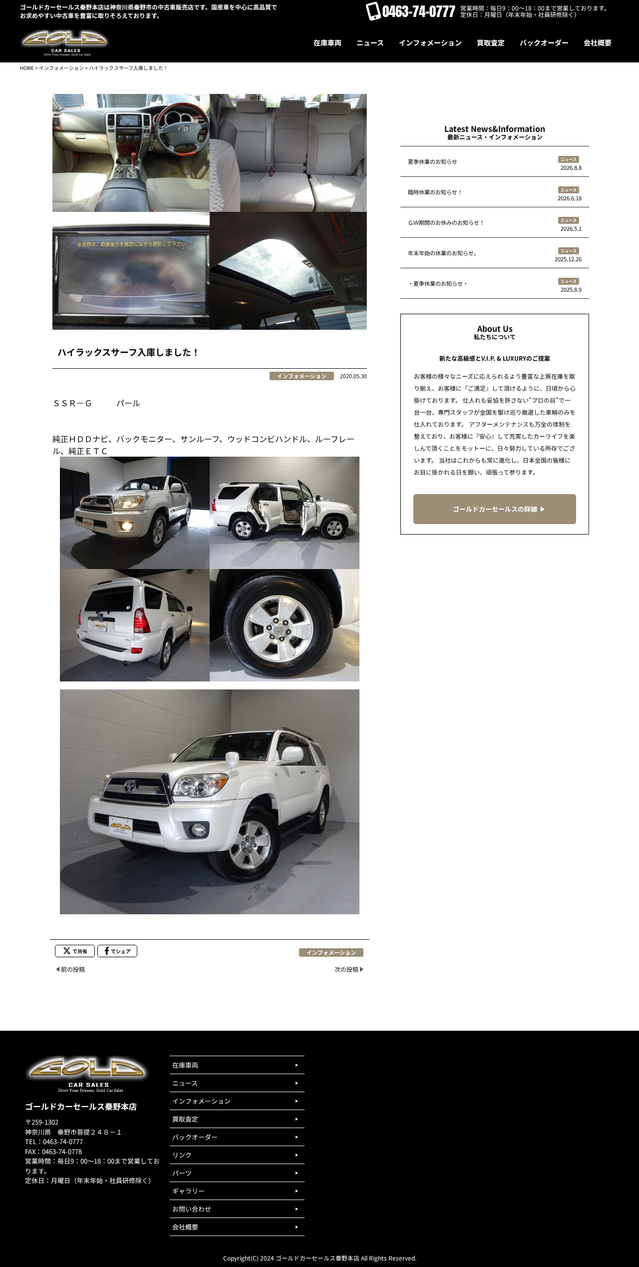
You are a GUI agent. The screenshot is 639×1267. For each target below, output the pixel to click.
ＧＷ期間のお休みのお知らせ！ (446, 222)
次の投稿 (346, 969)
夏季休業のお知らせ (432, 161)
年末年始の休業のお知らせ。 (443, 253)
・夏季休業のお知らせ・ (438, 283)
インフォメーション (61, 67)
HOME (27, 67)
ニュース (569, 159)
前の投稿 (73, 969)
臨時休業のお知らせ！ (435, 192)
